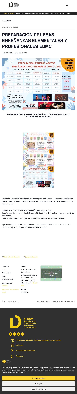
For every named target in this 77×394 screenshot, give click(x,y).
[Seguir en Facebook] (10, 334)
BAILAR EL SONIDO (11, 301)
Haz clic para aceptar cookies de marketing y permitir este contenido (51, 273)
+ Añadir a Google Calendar (11, 257)
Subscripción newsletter (25, 351)
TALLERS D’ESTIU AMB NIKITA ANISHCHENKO (55, 301)
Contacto (19, 356)
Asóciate (19, 345)
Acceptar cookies (38, 378)
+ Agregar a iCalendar (31, 257)
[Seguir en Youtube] (18, 334)
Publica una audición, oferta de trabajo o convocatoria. (38, 340)
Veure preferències (38, 389)
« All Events (6, 20)
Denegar (38, 384)
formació (5, 286)
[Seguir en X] (14, 334)
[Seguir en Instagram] (22, 334)
